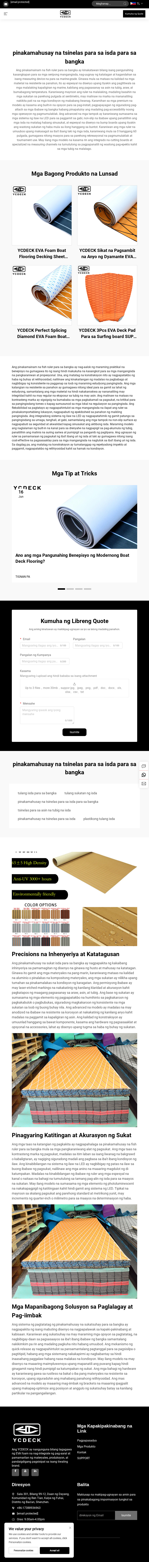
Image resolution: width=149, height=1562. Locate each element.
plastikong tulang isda (99, 819)
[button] (61, 589)
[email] (143, 783)
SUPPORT (83, 1458)
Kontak (81, 1452)
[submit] (125, 4)
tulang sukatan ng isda (81, 793)
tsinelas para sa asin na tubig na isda (44, 810)
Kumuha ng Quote (134, 14)
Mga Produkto (86, 1446)
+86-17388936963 (29, 1508)
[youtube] (25, 1472)
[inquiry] (143, 766)
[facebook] (15, 1472)
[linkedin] (35, 1472)
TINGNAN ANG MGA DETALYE (42, 215)
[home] (65, 13)
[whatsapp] (143, 774)
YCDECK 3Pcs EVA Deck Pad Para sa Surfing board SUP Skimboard (107, 334)
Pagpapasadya (87, 1440)
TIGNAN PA (22, 576)
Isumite (74, 732)
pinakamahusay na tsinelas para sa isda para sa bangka (58, 802)
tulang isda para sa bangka (37, 793)
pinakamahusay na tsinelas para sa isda (46, 819)
